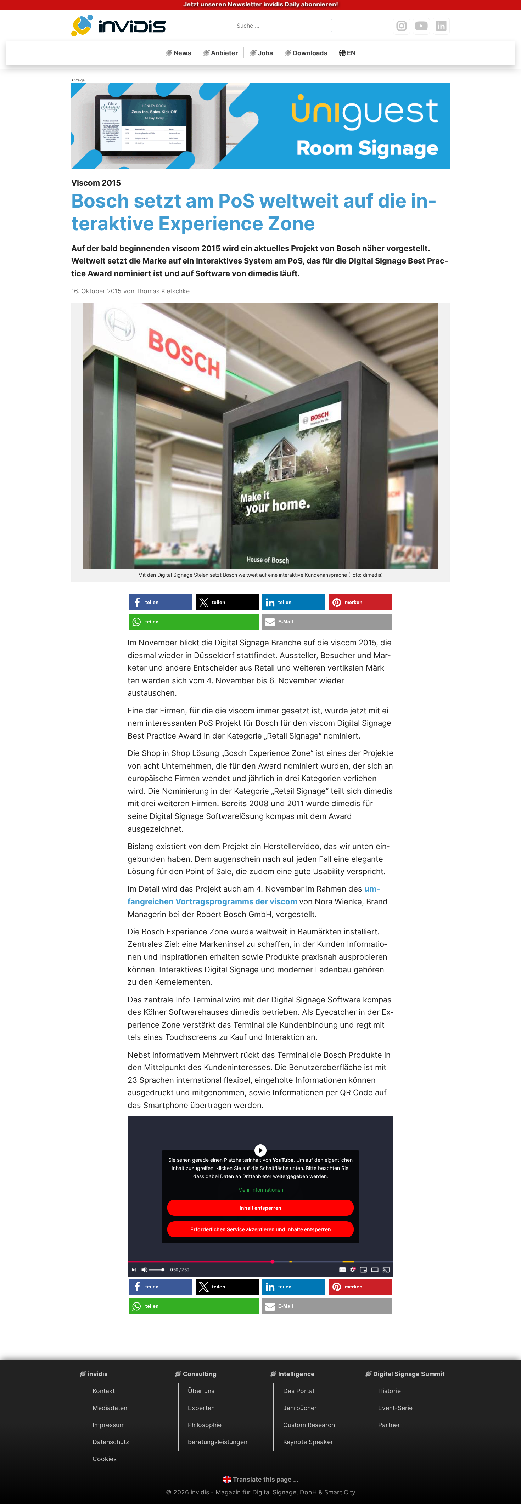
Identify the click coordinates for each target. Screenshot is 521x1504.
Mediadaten (110, 1408)
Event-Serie (395, 1408)
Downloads (310, 53)
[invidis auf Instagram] (401, 26)
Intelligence (296, 1374)
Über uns (201, 1391)
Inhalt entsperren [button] (260, 1208)
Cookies (105, 1459)
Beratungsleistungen (217, 1442)
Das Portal (298, 1391)
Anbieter (224, 53)
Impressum (109, 1425)
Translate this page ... (265, 1479)
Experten (201, 1408)
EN (351, 53)
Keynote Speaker (308, 1442)
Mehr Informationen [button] (260, 1190)
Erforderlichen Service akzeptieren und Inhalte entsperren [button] (260, 1229)
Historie (389, 1391)
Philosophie (205, 1425)
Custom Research (309, 1425)
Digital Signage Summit (409, 1374)
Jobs (265, 53)
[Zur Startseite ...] (120, 27)
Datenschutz (111, 1442)
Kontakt (104, 1391)
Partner (389, 1425)
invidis (98, 1374)
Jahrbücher (300, 1408)
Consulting (200, 1374)
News (182, 53)
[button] (160, 602)
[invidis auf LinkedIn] (441, 26)
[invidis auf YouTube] (421, 26)
